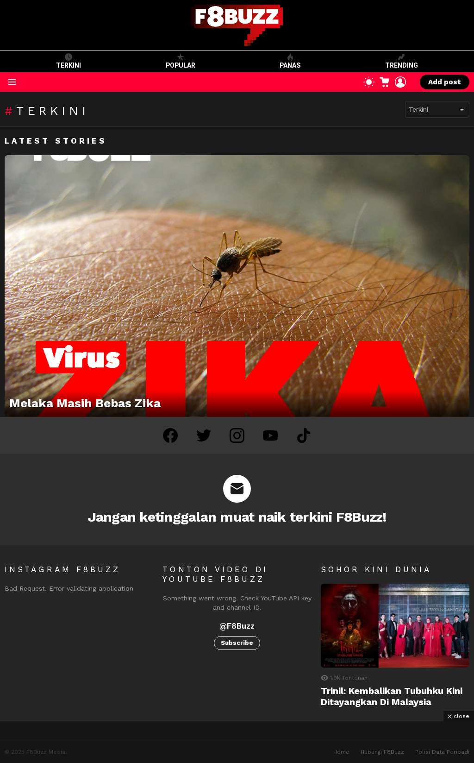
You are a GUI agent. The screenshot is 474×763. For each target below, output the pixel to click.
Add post (444, 82)
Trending (401, 65)
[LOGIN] (400, 82)
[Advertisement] (237, 742)
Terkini (68, 65)
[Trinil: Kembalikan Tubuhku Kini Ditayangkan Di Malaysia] (395, 626)
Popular (180, 65)
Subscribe (237, 642)
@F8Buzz (237, 626)
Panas (290, 65)
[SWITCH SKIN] (368, 82)
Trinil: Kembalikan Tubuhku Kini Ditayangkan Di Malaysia (391, 696)
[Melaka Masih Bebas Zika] (237, 286)
